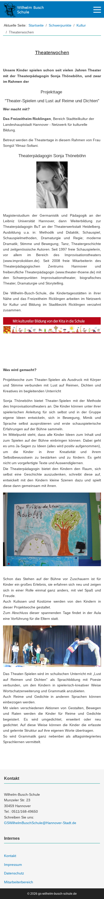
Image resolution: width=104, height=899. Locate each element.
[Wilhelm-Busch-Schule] (24, 9)
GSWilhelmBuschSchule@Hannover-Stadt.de (40, 823)
